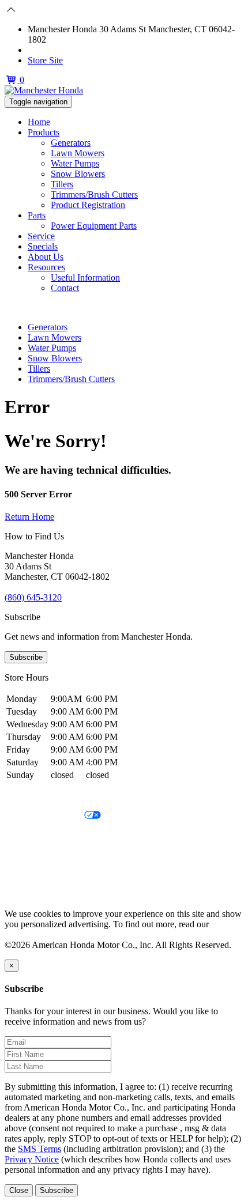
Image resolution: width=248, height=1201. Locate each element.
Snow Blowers (78, 174)
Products (43, 132)
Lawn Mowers (77, 153)
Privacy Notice (32, 796)
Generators (71, 143)
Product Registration (88, 205)
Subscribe (26, 657)
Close (18, 1190)
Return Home (29, 517)
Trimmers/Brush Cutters (94, 194)
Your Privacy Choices (44, 816)
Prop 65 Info (28, 874)
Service (41, 236)
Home (39, 122)
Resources (46, 267)
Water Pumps (75, 163)
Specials (43, 246)
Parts (37, 215)
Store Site (45, 60)
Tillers (62, 184)
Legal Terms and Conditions (56, 835)
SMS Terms (26, 855)
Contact (65, 288)
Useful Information (85, 277)
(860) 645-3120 (56, 50)
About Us (45, 257)
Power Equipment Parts (94, 226)
